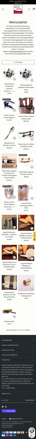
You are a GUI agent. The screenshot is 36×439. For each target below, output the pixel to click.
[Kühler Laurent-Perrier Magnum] (9, 105)
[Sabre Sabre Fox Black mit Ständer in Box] (26, 134)
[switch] (32, 436)
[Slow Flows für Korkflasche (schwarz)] (9, 73)
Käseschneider (9, 321)
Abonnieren (29, 400)
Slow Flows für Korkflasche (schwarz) (9, 86)
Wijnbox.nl (16, 421)
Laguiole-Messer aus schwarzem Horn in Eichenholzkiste (9, 265)
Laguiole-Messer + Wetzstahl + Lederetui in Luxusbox (9, 234)
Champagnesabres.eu (17, 51)
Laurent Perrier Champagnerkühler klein (26, 205)
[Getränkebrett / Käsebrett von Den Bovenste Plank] (9, 282)
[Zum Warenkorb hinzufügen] (14, 79)
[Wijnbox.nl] (18, 9)
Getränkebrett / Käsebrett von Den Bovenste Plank (9, 295)
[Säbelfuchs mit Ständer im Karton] (9, 133)
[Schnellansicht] (14, 110)
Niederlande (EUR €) (16, 418)
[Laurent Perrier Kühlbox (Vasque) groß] (26, 106)
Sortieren (19, 62)
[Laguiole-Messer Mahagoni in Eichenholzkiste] (26, 253)
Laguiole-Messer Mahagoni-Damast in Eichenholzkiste (26, 236)
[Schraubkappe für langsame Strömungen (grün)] (26, 74)
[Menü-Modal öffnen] (3, 9)
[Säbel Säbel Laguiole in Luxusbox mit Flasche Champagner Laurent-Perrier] (9, 160)
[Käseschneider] (9, 311)
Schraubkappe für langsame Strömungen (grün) (26, 87)
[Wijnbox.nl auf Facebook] (3, 407)
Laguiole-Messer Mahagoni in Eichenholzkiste (26, 266)
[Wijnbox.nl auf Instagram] (6, 407)
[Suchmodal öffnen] (29, 9)
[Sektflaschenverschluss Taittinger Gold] (26, 283)
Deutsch (4, 418)
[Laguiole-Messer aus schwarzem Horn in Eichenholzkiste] (9, 252)
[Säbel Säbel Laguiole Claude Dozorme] (26, 161)
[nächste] (33, 2)
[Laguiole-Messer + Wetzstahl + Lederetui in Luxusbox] (9, 222)
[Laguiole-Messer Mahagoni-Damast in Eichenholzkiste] (26, 223)
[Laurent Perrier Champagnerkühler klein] (26, 193)
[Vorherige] (3, 2)
